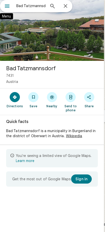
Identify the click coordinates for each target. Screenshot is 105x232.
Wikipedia (74, 136)
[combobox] (30, 6)
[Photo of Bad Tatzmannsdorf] (52, 30)
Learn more (25, 160)
